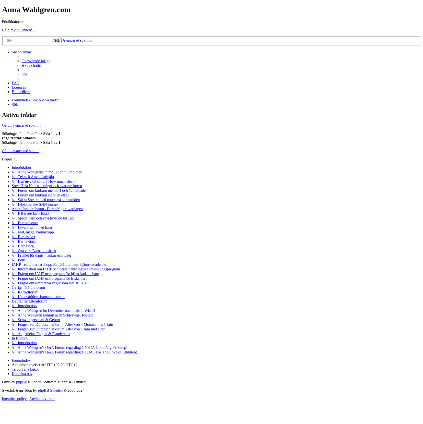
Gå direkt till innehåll (18, 30)
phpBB (21, 382)
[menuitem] (36, 61)
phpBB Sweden (50, 390)
